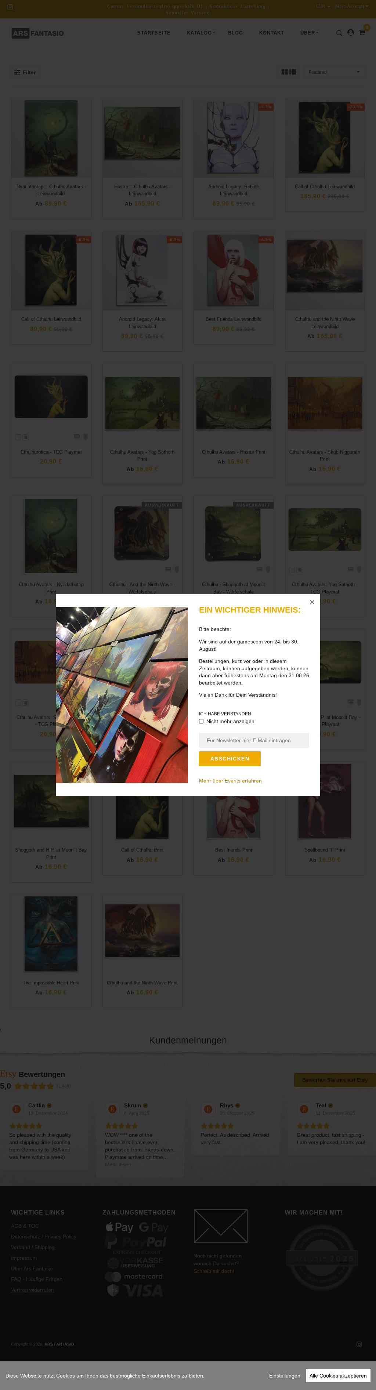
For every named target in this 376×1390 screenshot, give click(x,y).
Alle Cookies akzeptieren (338, 1376)
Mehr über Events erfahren (230, 781)
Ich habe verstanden (225, 713)
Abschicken (229, 759)
